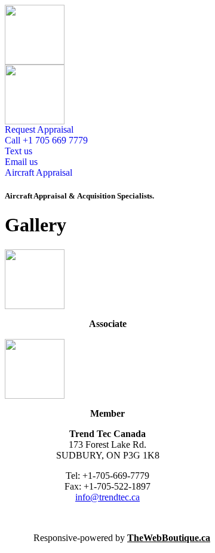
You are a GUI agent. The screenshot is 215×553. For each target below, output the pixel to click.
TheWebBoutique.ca (168, 538)
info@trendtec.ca (107, 497)
